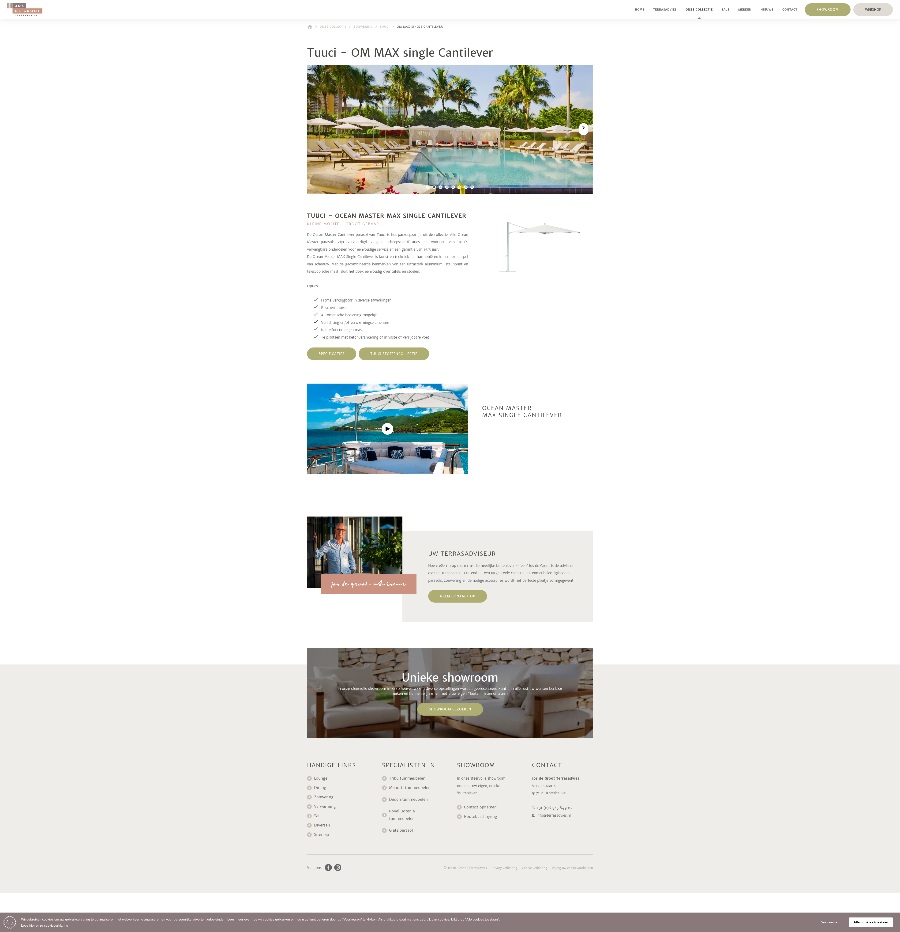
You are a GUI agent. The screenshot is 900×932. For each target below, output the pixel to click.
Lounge (320, 778)
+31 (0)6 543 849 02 (554, 808)
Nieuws (767, 9)
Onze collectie (699, 9)
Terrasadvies (665, 9)
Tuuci (385, 27)
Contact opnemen (480, 807)
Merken (745, 9)
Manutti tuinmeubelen (410, 787)
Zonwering (363, 27)
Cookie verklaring (534, 868)
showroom (828, 10)
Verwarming (325, 806)
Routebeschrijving (480, 816)
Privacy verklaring (504, 868)
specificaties (332, 354)
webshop (873, 10)
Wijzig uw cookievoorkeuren (572, 868)
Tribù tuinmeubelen (407, 778)
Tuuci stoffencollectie (393, 354)
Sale (725, 9)
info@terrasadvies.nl (553, 815)
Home (639, 9)
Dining (320, 787)
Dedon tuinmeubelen (408, 799)
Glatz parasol (401, 830)
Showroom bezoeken (450, 709)
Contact (789, 9)
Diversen (322, 825)
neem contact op (457, 596)
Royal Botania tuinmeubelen (402, 815)
